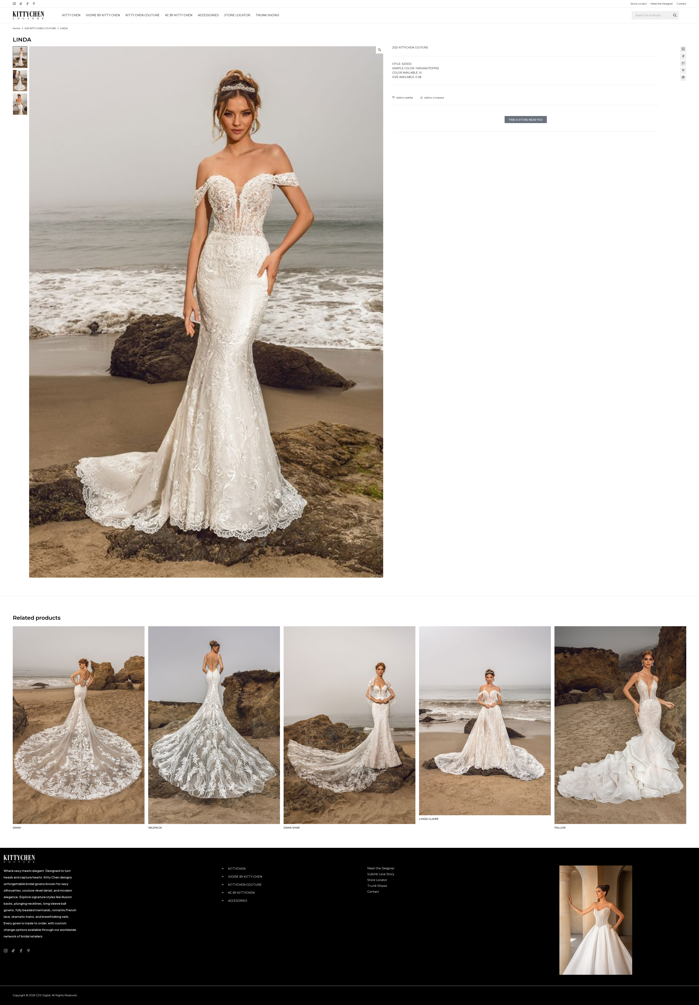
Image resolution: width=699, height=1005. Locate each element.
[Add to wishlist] (402, 97)
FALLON (560, 827)
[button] (379, 50)
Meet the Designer (662, 3)
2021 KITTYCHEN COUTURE (40, 28)
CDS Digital (43, 995)
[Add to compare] (432, 97)
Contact (681, 3)
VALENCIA (155, 827)
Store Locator (638, 3)
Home (16, 28)
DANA (17, 827)
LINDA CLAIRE (429, 819)
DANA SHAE (292, 827)
